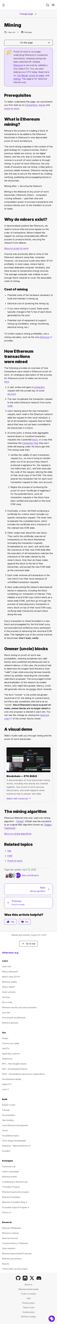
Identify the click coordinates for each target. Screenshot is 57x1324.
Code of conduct (28, 1294)
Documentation (8, 1115)
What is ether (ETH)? (11, 977)
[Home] (3, 5)
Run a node (7, 1002)
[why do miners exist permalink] (3, 219)
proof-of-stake (36, 75)
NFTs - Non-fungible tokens (14, 1064)
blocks (42, 105)
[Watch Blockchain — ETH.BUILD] (28, 760)
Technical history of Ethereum (15, 1243)
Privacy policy (28, 1303)
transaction (39, 387)
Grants (5, 1130)
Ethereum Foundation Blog (14, 1202)
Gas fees (6, 997)
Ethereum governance (12, 1258)
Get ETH (5, 1048)
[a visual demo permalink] (3, 729)
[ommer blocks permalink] (3, 648)
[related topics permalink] (3, 844)
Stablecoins (7, 1059)
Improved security (10, 1238)
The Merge (22, 75)
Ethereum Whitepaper (11, 1228)
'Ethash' (20, 821)
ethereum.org (10, 952)
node (9, 405)
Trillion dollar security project (14, 1269)
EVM (9, 855)
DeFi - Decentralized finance (14, 1069)
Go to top (30, 943)
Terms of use (28, 1307)
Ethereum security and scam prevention (19, 1007)
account (11, 394)
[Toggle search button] (47, 5)
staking (16, 78)
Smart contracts (9, 992)
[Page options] (18, 32)
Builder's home (8, 1105)
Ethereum (18, 65)
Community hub (9, 1166)
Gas (9, 850)
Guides (5, 1038)
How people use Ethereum (13, 1017)
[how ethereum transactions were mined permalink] (3, 356)
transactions (31, 105)
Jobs (28, 1298)
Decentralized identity (11, 1079)
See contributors (30, 875)
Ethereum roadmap (10, 1233)
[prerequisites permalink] (3, 95)
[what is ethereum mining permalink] (3, 122)
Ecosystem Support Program (15, 1207)
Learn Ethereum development (15, 1125)
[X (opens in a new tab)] (32, 1278)
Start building (8, 1120)
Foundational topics (10, 1135)
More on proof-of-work (16, 248)
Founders (6, 1151)
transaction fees (30, 443)
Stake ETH (6, 1084)
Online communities (10, 1171)
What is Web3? (8, 987)
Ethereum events (9, 1176)
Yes (12, 921)
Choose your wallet (10, 1043)
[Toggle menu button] (53, 5)
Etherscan (46, 337)
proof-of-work (11, 108)
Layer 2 (5, 1089)
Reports (5, 1264)
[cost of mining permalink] (3, 289)
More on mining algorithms (17, 833)
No (26, 921)
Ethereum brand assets (29, 1289)
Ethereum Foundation (11, 1197)
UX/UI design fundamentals (14, 1141)
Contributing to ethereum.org (14, 1182)
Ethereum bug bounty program (15, 1192)
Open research (8, 1248)
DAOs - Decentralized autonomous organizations (23, 1074)
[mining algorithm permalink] (3, 811)
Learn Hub (6, 966)
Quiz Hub (6, 1012)
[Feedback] (52, 1318)
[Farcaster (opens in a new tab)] (25, 1278)
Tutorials (6, 1110)
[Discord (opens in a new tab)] (38, 1278)
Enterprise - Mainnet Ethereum (16, 1146)
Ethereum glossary (10, 1023)
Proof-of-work (14, 860)
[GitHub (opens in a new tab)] (18, 1278)
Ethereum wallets (9, 982)
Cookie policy (28, 1312)
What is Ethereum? (10, 972)
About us (28, 1284)
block (35, 439)
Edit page (26, 32)
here (6, 381)
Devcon (6, 1212)
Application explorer (11, 1053)
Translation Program (11, 1187)
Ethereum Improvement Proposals (17, 1253)
